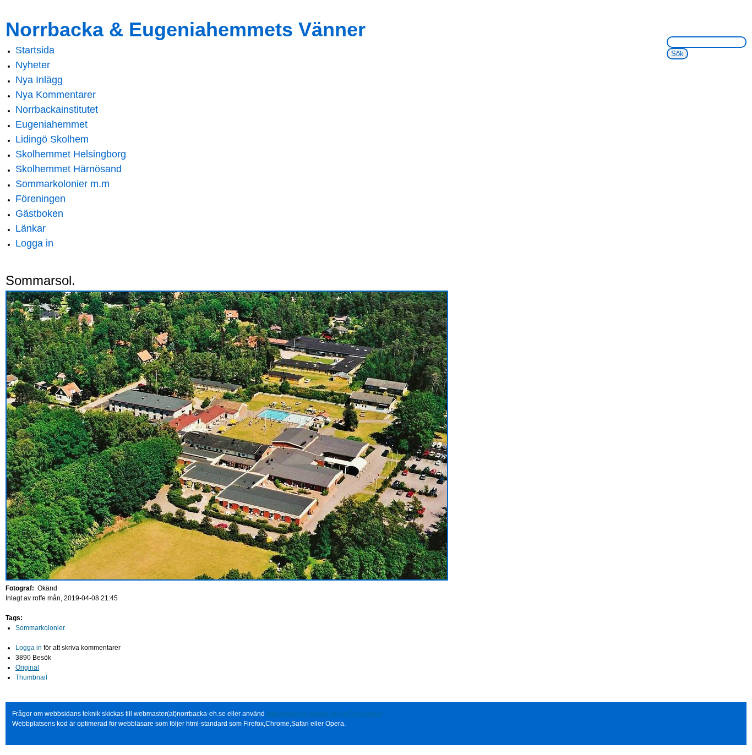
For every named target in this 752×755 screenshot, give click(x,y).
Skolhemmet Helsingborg (70, 154)
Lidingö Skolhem (52, 139)
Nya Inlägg (39, 79)
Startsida (35, 50)
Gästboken (39, 213)
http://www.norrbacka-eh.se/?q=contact (324, 714)
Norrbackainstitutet (56, 109)
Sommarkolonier (40, 628)
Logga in (34, 243)
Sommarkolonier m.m (62, 183)
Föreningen (40, 198)
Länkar (30, 228)
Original (27, 667)
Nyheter (32, 64)
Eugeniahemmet (51, 124)
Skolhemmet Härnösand (68, 168)
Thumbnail (31, 677)
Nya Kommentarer (55, 94)
